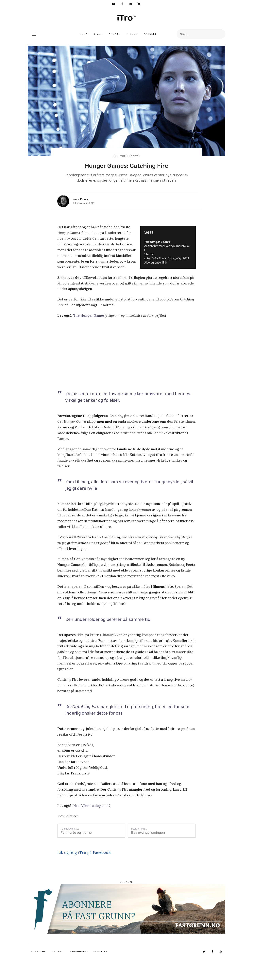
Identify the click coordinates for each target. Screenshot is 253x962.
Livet (98, 34)
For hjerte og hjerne (76, 832)
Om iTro (57, 951)
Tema (84, 34)
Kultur (120, 156)
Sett (134, 156)
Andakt (114, 34)
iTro (126, 18)
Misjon (132, 34)
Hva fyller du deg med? (91, 805)
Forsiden (38, 951)
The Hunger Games (89, 315)
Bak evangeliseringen (148, 832)
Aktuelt (150, 34)
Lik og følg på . (84, 852)
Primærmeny (34, 34)
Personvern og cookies (89, 951)
